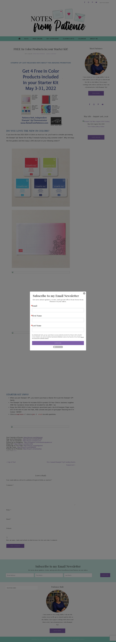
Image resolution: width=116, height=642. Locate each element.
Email (34, 305)
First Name (37, 315)
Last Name (36, 325)
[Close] (83, 293)
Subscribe (58, 343)
